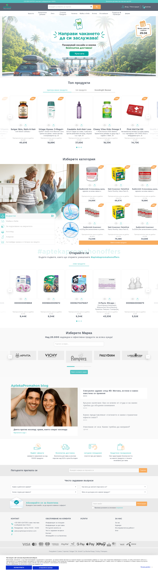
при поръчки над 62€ (118, 1)
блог (116, 530)
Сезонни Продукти (62, 13)
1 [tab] (77, 147)
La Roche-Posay (89, 551)
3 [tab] (81, 147)
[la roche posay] (135, 355)
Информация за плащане (55, 522)
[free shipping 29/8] (79, 46)
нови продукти (79, 264)
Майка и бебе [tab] (12, 221)
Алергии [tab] (10, 237)
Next (148, 117)
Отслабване (103, 13)
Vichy (98, 551)
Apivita (65, 551)
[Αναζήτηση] (97, 7)
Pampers (104, 551)
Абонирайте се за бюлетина (56, 536)
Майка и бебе (85, 13)
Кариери (118, 525)
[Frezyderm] (107, 355)
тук (42, 564)
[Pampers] (79, 357)
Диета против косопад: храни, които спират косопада (40, 430)
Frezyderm (52, 551)
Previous (10, 117)
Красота (31, 13)
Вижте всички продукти (118, 242)
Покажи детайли (145, 567)
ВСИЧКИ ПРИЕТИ (19, 567)
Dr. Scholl (79, 551)
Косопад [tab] (10, 232)
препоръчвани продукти (57, 90)
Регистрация (141, 504)
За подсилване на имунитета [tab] (19, 226)
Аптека (94, 13)
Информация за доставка (55, 525)
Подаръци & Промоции (116, 13)
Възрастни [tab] (11, 216)
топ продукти (80, 90)
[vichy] (51, 355)
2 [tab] (79, 147)
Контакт (48, 533)
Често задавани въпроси (55, 530)
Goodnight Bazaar (103, 90)
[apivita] (23, 355)
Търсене (143, 470)
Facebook (12, 534)
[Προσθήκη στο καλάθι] (25, 125)
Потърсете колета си (53, 528)
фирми (127, 13)
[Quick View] (21, 125)
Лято (52, 13)
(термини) (119, 507)
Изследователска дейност (124, 528)
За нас (117, 522)
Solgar (72, 551)
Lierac (60, 551)
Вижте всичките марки (79, 372)
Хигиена (74, 13)
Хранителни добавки (42, 13)
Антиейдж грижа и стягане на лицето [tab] (23, 242)
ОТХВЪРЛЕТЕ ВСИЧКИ (45, 568)
